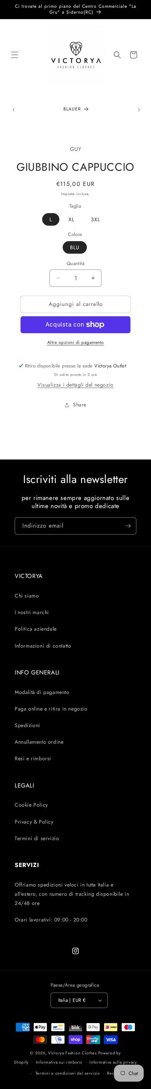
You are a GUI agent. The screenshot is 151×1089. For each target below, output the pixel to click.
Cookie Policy (31, 804)
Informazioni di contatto (43, 645)
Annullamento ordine (39, 742)
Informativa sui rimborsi (59, 1062)
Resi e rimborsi (33, 758)
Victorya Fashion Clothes (72, 1053)
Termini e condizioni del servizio (68, 1073)
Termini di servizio (37, 838)
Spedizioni (27, 725)
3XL (95, 219)
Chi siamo (27, 595)
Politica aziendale (36, 628)
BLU (75, 247)
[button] (15, 55)
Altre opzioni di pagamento (75, 342)
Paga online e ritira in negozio (51, 708)
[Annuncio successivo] (139, 110)
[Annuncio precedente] (13, 110)
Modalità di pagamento (42, 692)
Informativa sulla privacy (113, 1062)
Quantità (75, 263)
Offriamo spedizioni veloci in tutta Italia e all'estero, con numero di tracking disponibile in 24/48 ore (72, 894)
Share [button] (79, 404)
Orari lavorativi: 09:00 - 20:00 (51, 919)
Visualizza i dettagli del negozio (75, 384)
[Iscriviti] (128, 526)
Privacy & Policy (34, 821)
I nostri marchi (32, 612)
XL (71, 219)
